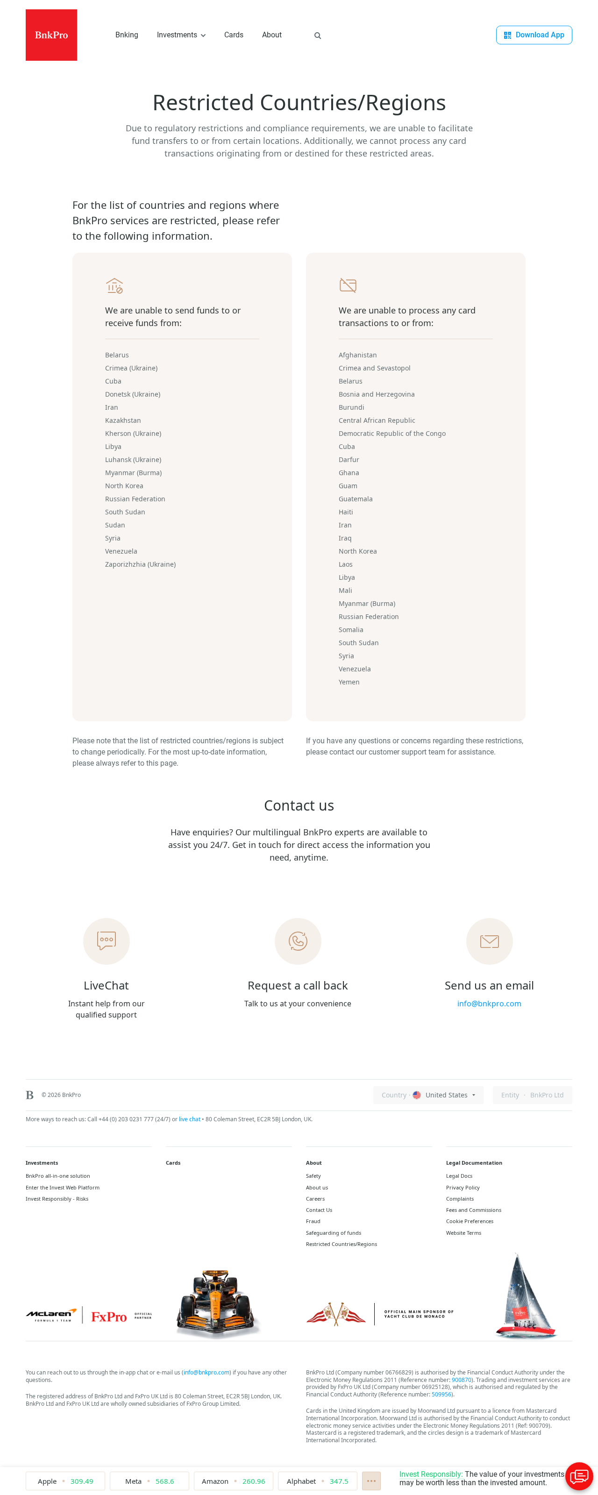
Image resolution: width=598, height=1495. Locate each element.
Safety (313, 1176)
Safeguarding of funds (333, 1233)
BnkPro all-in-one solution (58, 1176)
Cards (233, 34)
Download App (540, 34)
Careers (315, 1199)
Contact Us (319, 1210)
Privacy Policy (463, 1187)
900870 (461, 1380)
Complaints (460, 1199)
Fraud (313, 1221)
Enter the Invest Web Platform (63, 1187)
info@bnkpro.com (206, 1372)
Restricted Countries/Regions (341, 1244)
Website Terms (463, 1233)
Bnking (126, 34)
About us (317, 1187)
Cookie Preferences (469, 1221)
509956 (441, 1394)
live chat (189, 1119)
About (272, 34)
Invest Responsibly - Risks (57, 1199)
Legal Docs (459, 1176)
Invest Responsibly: (432, 1474)
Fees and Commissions (473, 1210)
